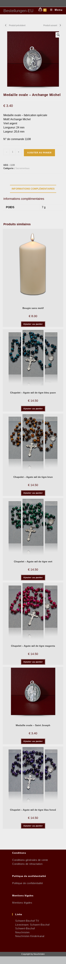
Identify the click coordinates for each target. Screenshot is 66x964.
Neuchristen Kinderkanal (28, 936)
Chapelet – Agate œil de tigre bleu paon (33, 392)
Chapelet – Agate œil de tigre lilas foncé (33, 809)
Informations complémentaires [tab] (33, 188)
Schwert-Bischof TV (25, 920)
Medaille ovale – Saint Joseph (33, 725)
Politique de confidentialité (27, 883)
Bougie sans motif (33, 308)
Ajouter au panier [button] (33, 324)
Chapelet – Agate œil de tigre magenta (33, 645)
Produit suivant (50, 25)
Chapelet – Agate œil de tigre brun (33, 477)
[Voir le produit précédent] (5, 25)
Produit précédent (17, 25)
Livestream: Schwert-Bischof (31, 924)
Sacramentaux (22, 168)
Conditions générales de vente (30, 859)
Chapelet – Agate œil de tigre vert (33, 561)
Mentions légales (22, 902)
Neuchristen (21, 932)
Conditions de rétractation (27, 863)
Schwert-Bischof (23, 928)
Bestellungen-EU (18, 10)
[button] (58, 35)
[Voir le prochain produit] (60, 25)
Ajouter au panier (39, 152)
